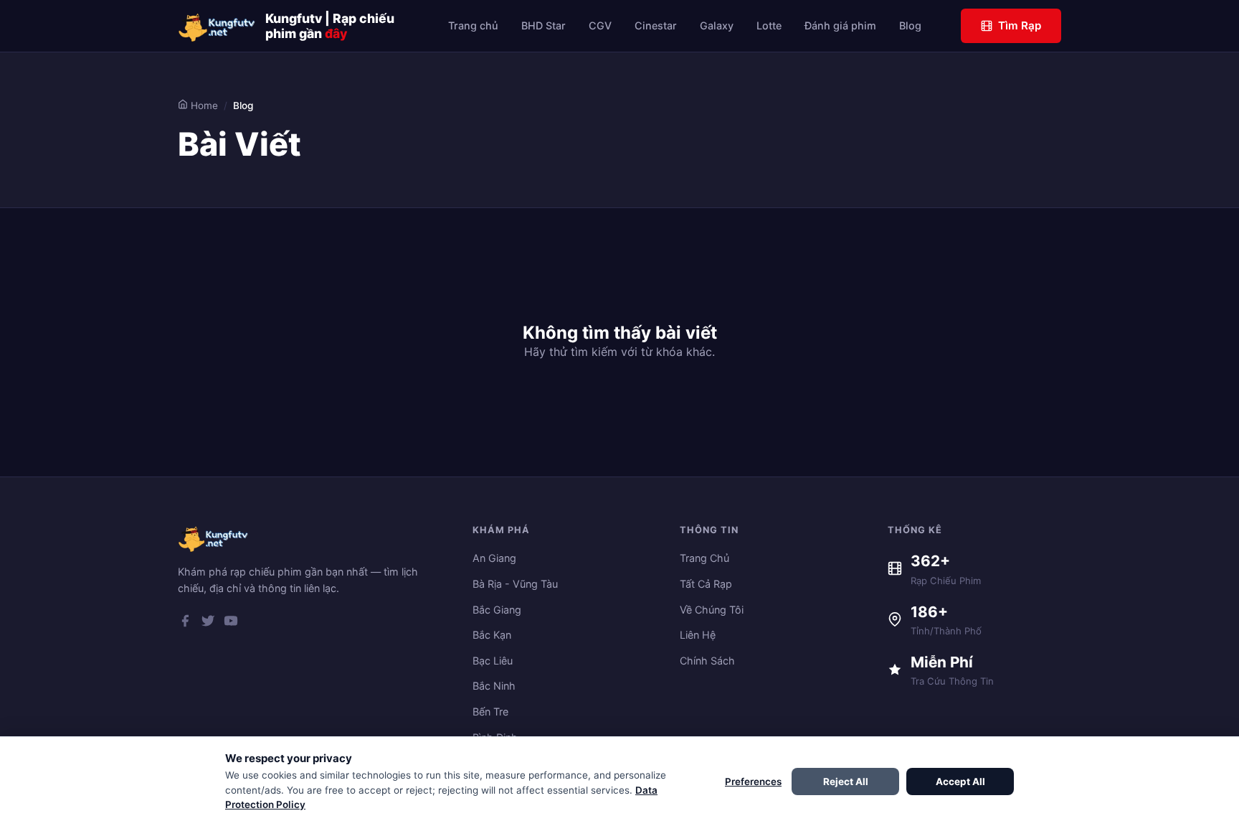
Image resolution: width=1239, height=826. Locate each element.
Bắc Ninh (494, 686)
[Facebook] (185, 624)
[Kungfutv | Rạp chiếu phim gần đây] (217, 26)
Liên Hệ (698, 635)
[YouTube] (231, 624)
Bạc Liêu (493, 660)
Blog (910, 25)
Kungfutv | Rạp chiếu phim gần (329, 26)
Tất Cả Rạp (706, 584)
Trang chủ (473, 25)
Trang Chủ (704, 558)
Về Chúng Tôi (712, 610)
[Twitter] (208, 624)
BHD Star (543, 25)
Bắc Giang (497, 610)
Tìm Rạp (1019, 25)
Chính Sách (707, 660)
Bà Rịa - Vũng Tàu (515, 584)
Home (203, 105)
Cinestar (656, 25)
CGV (600, 25)
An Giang (494, 558)
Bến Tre (490, 711)
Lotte (769, 25)
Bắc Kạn (492, 635)
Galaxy (717, 25)
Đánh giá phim (840, 25)
